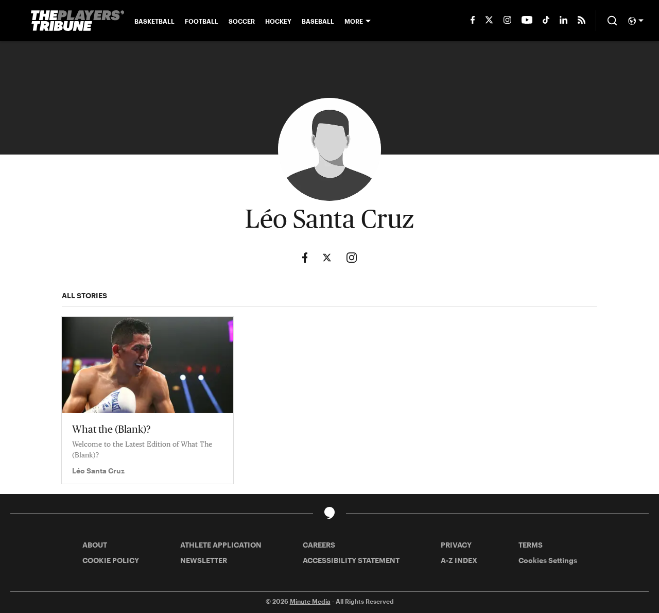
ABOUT (94, 544)
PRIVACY (456, 544)
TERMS (530, 544)
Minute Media (310, 601)
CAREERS (319, 544)
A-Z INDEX (459, 560)
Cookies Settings (547, 560)
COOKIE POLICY (110, 560)
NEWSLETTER (203, 560)
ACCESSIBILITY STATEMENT (351, 560)
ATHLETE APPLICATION (221, 544)
